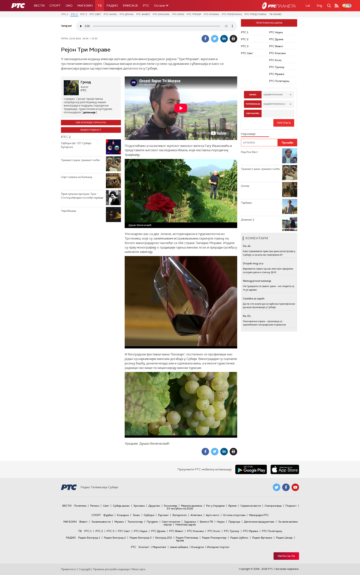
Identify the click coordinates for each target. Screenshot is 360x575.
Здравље (190, 521)
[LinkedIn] (224, 38)
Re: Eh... (247, 316)
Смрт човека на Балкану (76, 177)
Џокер (245, 185)
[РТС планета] (279, 5)
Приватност (68, 569)
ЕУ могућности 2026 (180, 508)
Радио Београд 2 (115, 537)
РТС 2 (74, 14)
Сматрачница (273, 505)
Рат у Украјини (215, 505)
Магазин (85, 6)
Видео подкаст (90, 129)
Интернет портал (218, 547)
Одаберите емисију (274, 104)
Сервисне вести (250, 505)
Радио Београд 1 (89, 537)
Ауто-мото (212, 515)
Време (232, 505)
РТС (146, 6)
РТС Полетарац (232, 14)
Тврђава (246, 202)
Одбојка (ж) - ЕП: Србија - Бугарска (76, 145)
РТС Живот (143, 14)
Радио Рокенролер (214, 537)
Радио (112, 6)
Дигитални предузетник (259, 521)
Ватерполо (179, 515)
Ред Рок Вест (249, 152)
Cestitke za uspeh (253, 298)
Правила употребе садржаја (111, 569)
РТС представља (255, 14)
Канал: (252, 94)
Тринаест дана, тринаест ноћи (80, 160)
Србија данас (121, 505)
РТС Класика (161, 14)
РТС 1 (65, 14)
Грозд (86, 82)
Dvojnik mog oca (253, 263)
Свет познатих (171, 521)
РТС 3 (83, 14)
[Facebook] (205, 38)
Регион (94, 505)
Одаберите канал (273, 94)
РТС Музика (211, 14)
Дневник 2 (247, 219)
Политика (80, 505)
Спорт (55, 6)
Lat (308, 6)
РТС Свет (95, 14)
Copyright (85, 569)
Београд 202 (163, 537)
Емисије (130, 6)
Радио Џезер (284, 537)
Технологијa (135, 521)
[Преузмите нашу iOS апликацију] (285, 469)
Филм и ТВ (206, 521)
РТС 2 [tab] (66, 137)
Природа (234, 521)
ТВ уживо (275, 14)
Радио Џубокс (239, 537)
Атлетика (196, 515)
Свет (106, 505)
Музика (119, 521)
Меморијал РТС (259, 515)
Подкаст (291, 505)
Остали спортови (234, 515)
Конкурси (197, 547)
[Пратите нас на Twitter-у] (276, 487)
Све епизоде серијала (91, 122)
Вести (39, 6)
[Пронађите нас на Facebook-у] (286, 487)
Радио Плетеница (187, 537)
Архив (180, 540)
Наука (221, 521)
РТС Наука (110, 14)
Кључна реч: (253, 113)
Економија (170, 505)
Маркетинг (159, 547)
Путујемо (152, 521)
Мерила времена (191, 505)
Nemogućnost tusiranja (257, 281)
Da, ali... (247, 246)
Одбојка (149, 515)
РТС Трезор (194, 14)
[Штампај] (233, 38)
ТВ (100, 6)
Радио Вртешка (262, 537)
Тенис (136, 515)
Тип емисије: (253, 104)
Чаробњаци (68, 210)
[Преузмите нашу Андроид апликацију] (251, 469)
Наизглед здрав (186, 524)
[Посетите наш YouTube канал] (295, 487)
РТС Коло (178, 14)
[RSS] (336, 5)
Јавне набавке (179, 547)
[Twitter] (214, 38)
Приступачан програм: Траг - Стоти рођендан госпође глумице (82, 195)
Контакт (144, 547)
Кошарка (123, 515)
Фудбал (108, 515)
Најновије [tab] (248, 134)
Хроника (139, 505)
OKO (69, 6)
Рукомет (163, 515)
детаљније (89, 112)
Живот (83, 521)
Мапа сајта (286, 556)
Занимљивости (101, 521)
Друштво (154, 505)
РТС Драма (127, 14)
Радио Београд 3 (141, 537)
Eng (319, 6)
